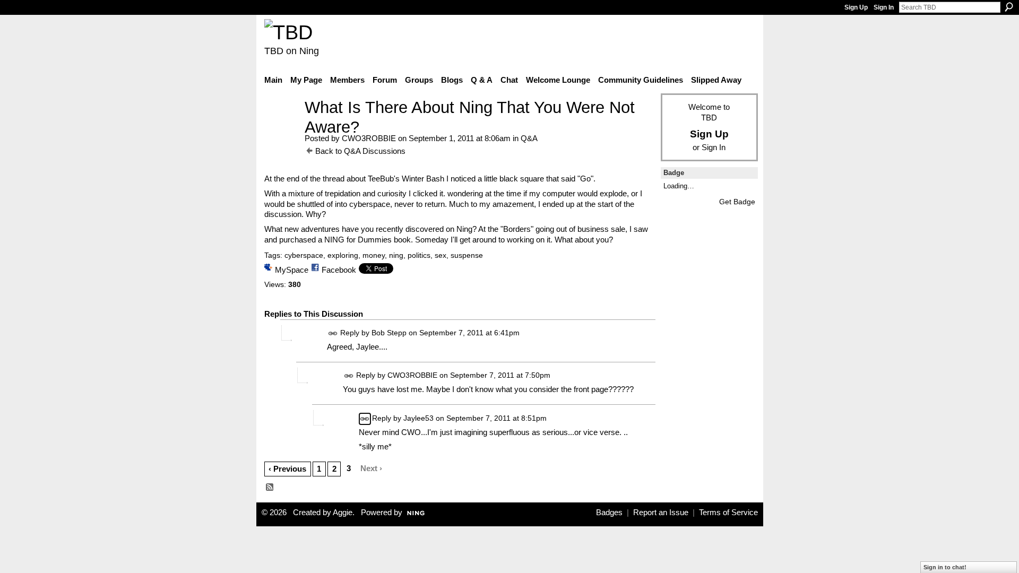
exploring (342, 255)
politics (419, 255)
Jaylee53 (418, 418)
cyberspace (303, 255)
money (373, 255)
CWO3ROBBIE (369, 138)
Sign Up (856, 7)
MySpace (291, 269)
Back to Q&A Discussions (360, 150)
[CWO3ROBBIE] (281, 127)
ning (396, 255)
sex (440, 255)
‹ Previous (287, 468)
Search (1009, 7)
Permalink (333, 333)
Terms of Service (728, 512)
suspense (467, 255)
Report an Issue (660, 512)
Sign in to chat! (944, 567)
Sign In (884, 7)
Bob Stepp (389, 333)
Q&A (529, 138)
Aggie (342, 512)
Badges (609, 512)
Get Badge (737, 201)
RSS (270, 487)
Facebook (339, 269)
